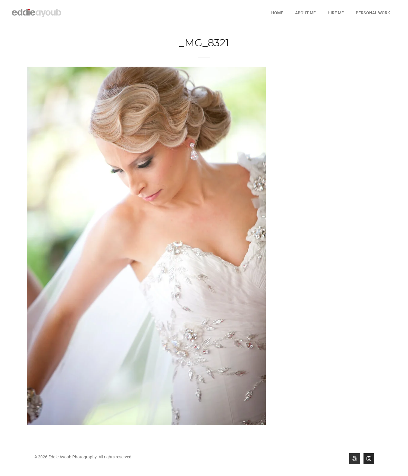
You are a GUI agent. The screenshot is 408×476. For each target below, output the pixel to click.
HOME (277, 12)
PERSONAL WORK (373, 12)
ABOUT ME (305, 12)
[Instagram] (368, 458)
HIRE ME (336, 12)
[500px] (354, 458)
